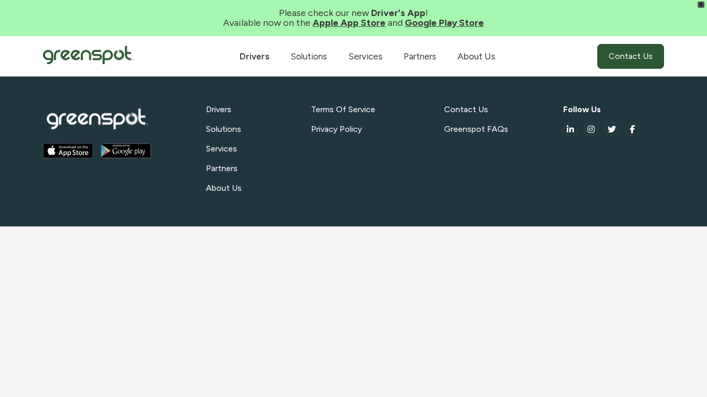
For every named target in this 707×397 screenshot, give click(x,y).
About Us (476, 56)
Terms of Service (343, 109)
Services (365, 56)
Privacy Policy (336, 129)
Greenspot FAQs (476, 129)
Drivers (254, 56)
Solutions (308, 56)
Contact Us (631, 56)
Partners (420, 56)
